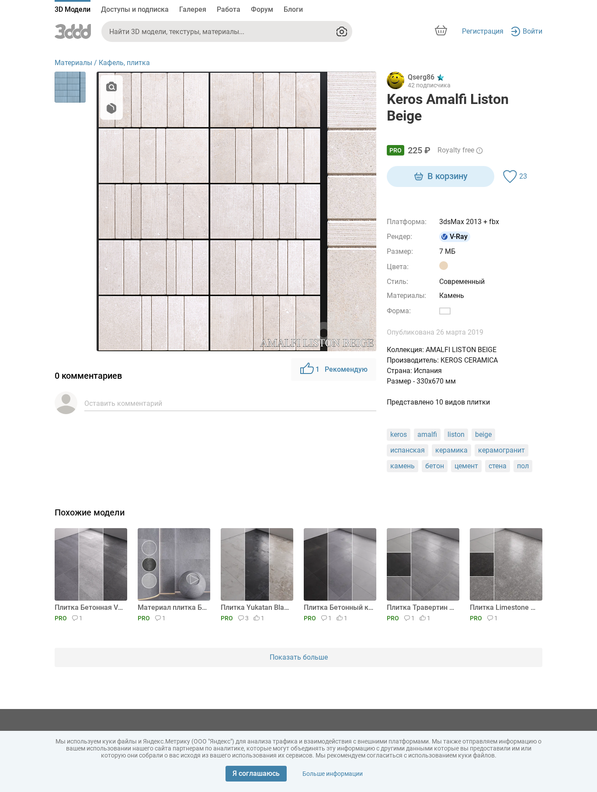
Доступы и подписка (135, 9)
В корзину (447, 176)
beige (483, 434)
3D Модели (72, 9)
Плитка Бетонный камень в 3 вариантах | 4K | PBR (338, 607)
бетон (434, 466)
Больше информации (332, 773)
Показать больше (299, 657)
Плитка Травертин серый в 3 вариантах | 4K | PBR (421, 607)
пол (523, 466)
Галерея (192, 9)
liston (456, 434)
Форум (262, 9)
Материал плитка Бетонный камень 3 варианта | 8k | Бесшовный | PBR (172, 607)
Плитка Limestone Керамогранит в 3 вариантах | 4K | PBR (504, 607)
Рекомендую (342, 369)
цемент (466, 466)
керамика (451, 450)
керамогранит (501, 450)
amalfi (427, 434)
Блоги (293, 9)
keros (398, 434)
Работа (228, 9)
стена (498, 466)
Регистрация (482, 31)
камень (402, 466)
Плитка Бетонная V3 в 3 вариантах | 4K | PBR (89, 607)
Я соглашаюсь (256, 773)
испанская (407, 450)
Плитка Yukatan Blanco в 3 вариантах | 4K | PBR (255, 607)
